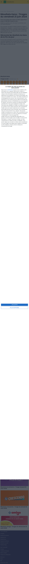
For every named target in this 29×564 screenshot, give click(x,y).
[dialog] (14, 282)
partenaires (10, 89)
